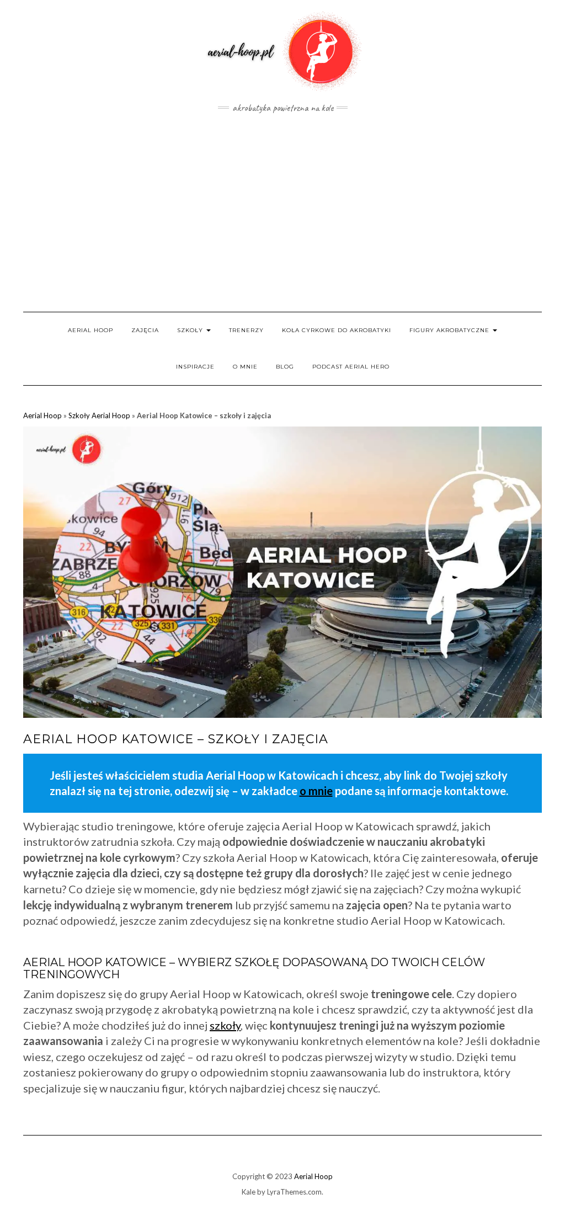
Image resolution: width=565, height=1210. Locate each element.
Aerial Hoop (90, 330)
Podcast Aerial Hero (351, 366)
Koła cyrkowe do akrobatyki (336, 330)
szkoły (225, 1025)
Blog (285, 366)
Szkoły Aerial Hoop (99, 415)
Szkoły (191, 330)
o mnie (316, 790)
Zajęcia (145, 330)
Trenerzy (246, 330)
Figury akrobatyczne (450, 330)
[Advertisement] (282, 212)
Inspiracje (195, 366)
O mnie (245, 366)
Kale (248, 1191)
